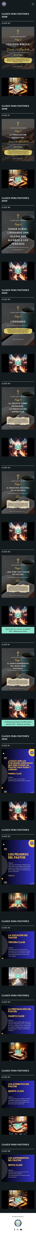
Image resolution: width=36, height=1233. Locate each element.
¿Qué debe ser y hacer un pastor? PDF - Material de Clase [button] (18, 630)
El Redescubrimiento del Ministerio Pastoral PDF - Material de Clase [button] (18, 723)
